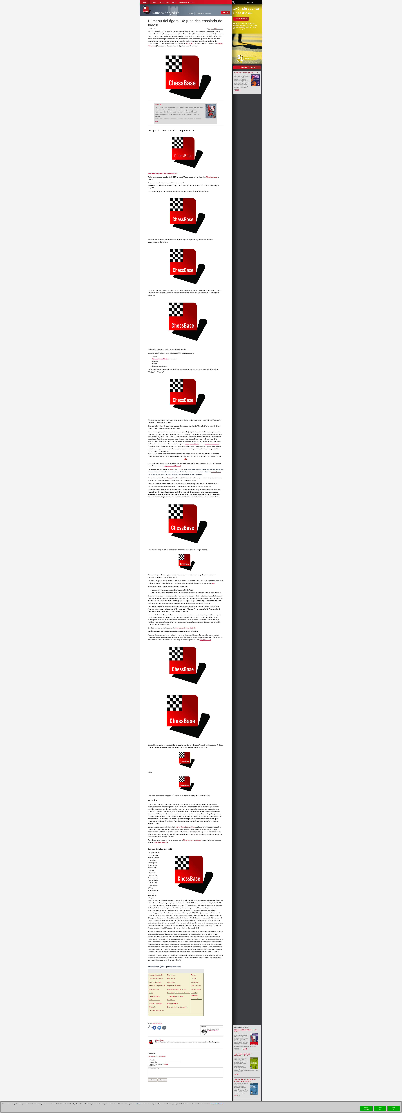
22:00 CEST (190, 43)
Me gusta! (211, 29)
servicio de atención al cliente (186, 628)
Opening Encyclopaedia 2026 (246, 73)
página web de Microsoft (172, 466)
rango (171, 469)
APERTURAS (164, 2)
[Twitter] (159, 1027)
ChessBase (159, 1040)
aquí (213, 583)
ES (208, 13)
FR (210, 13)
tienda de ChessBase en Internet (185, 827)
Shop (145, 2)
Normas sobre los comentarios (157, 1056)
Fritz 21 (158, 105)
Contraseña (153, 1062)
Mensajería (152, 1007)
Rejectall (379, 1108)
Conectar (249, 2)
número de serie (216, 472)
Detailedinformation (366, 1108)
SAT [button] (173, 2)
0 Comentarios (219, 29)
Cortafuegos (194, 982)
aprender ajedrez (187, 2)
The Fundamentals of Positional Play (243, 1055)
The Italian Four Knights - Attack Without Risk (245, 1080)
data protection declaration (217, 1104)
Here (138, 1104)
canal (170, 478)
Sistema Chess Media (160, 359)
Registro (165, 1064)
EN (206, 13)
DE (203, 13)
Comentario (151, 1065)
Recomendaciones (196, 999)
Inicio (154, 2)
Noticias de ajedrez (165, 13)
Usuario (152, 1060)
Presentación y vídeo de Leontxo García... (163, 173)
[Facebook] (154, 1027)
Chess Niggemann (212, 1030)
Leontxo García (157, 1023)
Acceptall (393, 1108)
